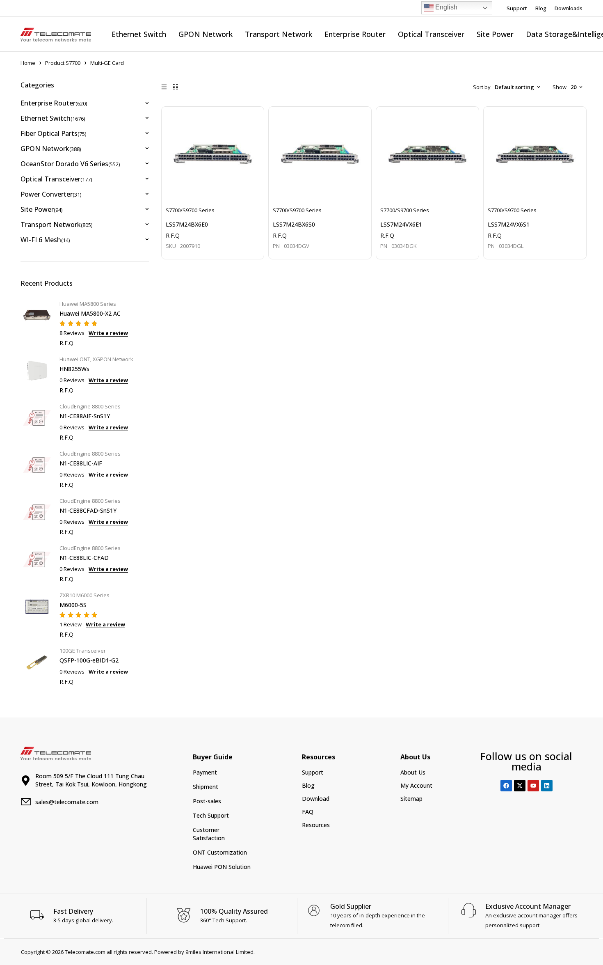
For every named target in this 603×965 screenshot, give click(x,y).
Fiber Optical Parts (53, 133)
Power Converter (51, 194)
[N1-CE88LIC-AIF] (37, 468)
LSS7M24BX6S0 (294, 224)
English (445, 7)
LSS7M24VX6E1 (401, 224)
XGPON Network (113, 359)
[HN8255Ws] (37, 373)
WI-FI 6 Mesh (45, 239)
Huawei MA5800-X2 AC (90, 313)
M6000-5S (73, 605)
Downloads (568, 8)
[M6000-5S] (37, 613)
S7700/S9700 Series (190, 210)
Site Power (41, 209)
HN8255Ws (74, 369)
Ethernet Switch (53, 118)
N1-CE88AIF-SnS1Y (84, 416)
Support (517, 8)
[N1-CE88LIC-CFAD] (37, 562)
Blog (540, 8)
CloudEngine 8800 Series (90, 406)
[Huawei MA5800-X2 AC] (37, 322)
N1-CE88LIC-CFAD (84, 558)
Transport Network (56, 224)
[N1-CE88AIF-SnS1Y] (37, 420)
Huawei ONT (74, 359)
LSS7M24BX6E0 (187, 224)
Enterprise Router (54, 103)
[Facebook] (506, 785)
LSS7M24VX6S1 (509, 224)
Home (28, 62)
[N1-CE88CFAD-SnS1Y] (37, 515)
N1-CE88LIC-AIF (80, 463)
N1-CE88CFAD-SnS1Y (87, 510)
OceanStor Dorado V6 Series (70, 163)
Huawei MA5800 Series (87, 303)
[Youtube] (533, 785)
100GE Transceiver (82, 650)
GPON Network (51, 148)
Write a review (108, 333)
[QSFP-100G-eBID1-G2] (37, 665)
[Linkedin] (547, 785)
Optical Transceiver (56, 178)
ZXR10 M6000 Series (84, 595)
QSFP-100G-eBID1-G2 (89, 660)
